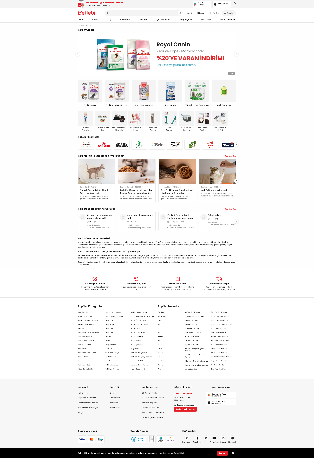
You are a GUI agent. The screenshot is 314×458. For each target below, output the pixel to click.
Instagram (186, 442)
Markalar (143, 19)
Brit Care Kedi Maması (193, 332)
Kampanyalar (185, 19)
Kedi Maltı (108, 349)
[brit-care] (157, 145)
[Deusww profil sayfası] (82, 217)
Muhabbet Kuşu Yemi (139, 353)
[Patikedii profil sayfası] (123, 217)
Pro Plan (161, 312)
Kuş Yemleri (135, 349)
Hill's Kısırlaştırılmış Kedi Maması (196, 361)
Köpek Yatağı (136, 340)
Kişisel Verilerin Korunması (153, 412)
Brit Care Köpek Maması (220, 340)
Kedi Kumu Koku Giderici (114, 316)
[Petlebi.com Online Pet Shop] (86, 13)
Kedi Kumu (82, 328)
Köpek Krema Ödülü (85, 369)
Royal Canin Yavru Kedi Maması (223, 361)
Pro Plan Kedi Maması (193, 312)
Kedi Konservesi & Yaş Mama (88, 332)
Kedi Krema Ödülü (84, 365)
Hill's (159, 320)
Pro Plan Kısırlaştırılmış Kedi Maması (194, 350)
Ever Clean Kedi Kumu (219, 369)
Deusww (92, 228)
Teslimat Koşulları (149, 403)
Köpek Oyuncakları (138, 328)
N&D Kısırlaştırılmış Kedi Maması (196, 365)
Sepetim (230, 13)
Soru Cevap (115, 398)
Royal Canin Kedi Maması (194, 316)
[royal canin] (104, 145)
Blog (112, 393)
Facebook (197, 442)
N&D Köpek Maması (218, 332)
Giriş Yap (200, 13)
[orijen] (210, 145)
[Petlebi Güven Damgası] (138, 439)
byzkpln (211, 222)
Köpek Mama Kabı (138, 332)
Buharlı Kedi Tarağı (112, 353)
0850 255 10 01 (183, 393)
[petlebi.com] (79, 25)
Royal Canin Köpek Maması (221, 324)
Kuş (109, 19)
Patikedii (132, 228)
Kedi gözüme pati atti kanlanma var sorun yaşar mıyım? (180, 217)
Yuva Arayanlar (227, 19)
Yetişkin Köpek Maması (139, 312)
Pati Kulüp (206, 19)
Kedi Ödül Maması (85, 336)
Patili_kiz (171, 225)
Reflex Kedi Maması (192, 340)
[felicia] (175, 145)
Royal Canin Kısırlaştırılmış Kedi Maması (196, 356)
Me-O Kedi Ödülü (217, 365)
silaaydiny (91, 225)
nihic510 (130, 225)
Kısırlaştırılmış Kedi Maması (88, 320)
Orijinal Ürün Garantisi (87, 398)
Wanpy (160, 353)
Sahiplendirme (215, 215)
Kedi (81, 19)
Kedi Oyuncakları (84, 345)
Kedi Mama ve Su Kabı (113, 312)
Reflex (160, 340)
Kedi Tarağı (109, 332)
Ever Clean (162, 361)
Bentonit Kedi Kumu (85, 361)
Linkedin (223, 442)
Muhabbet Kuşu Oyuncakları (141, 357)
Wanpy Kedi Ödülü (191, 369)
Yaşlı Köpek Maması (112, 369)
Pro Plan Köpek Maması (219, 320)
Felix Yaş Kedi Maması (219, 312)
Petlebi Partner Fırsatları (88, 403)
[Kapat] (234, 3)
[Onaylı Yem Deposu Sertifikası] (152, 439)
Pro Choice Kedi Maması (220, 316)
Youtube (214, 442)
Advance (161, 345)
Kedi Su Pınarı (83, 357)
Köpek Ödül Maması (138, 320)
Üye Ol (189, 13)
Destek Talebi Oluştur (185, 409)
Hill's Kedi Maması (191, 320)
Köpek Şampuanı (137, 345)
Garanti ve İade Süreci (151, 407)
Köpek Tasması (137, 336)
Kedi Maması (83, 312)
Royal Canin (162, 316)
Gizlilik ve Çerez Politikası (152, 417)
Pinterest (232, 442)
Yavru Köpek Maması (112, 361)
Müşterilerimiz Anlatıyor (88, 407)
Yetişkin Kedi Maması (86, 324)
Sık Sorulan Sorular (149, 393)
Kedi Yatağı (109, 328)
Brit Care (161, 332)
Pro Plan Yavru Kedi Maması (221, 357)
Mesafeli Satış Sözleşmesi (153, 398)
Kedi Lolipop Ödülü (138, 369)
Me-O (160, 357)
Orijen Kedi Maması (192, 345)
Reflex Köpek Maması (219, 349)
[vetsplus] (139, 145)
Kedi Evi (107, 340)
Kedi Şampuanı (110, 345)
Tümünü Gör (230, 156)
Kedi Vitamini (109, 320)
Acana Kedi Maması (192, 328)
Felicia (160, 336)
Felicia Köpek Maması (219, 345)
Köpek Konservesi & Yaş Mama (142, 316)
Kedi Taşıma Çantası (86, 340)
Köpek (95, 19)
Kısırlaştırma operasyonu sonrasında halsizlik (99, 217)
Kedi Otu (108, 336)
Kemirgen (125, 19)
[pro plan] (86, 145)
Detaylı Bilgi (179, 453)
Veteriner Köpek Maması (140, 365)
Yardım (216, 13)
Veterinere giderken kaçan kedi (140, 217)
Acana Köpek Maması (219, 336)
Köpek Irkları (115, 407)
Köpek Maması (110, 357)
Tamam (222, 453)
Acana (160, 328)
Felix (159, 369)
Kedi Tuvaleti (82, 349)
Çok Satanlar (163, 19)
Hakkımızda (83, 393)
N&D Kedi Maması (191, 324)
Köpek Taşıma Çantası (139, 324)
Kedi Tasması (110, 324)
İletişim (81, 412)
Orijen (160, 349)
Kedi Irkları (114, 403)
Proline (160, 365)
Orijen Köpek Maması (219, 353)
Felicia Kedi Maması (192, 336)
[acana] (121, 145)
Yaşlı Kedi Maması (111, 365)
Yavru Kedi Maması (85, 316)
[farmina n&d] (192, 145)
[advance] (228, 145)
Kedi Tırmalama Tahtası (87, 353)
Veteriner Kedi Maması (139, 361)
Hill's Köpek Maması (218, 328)
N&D (159, 324)
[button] (236, 54)
